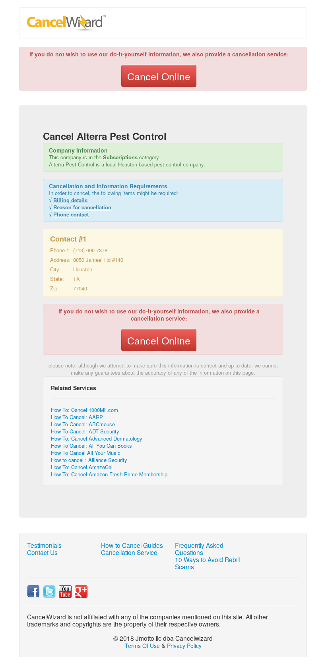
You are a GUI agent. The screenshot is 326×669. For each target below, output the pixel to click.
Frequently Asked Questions (199, 549)
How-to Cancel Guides (132, 545)
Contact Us (42, 552)
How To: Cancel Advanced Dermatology (96, 438)
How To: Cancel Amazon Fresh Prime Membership (109, 474)
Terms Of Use (142, 646)
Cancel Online (158, 76)
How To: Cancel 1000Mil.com (84, 410)
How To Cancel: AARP (77, 417)
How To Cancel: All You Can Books (91, 445)
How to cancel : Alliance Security (89, 460)
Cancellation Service (129, 552)
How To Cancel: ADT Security (85, 431)
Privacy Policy (184, 646)
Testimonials (44, 545)
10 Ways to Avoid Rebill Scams (207, 563)
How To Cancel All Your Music (85, 452)
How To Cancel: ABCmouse (83, 424)
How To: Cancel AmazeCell (82, 467)
